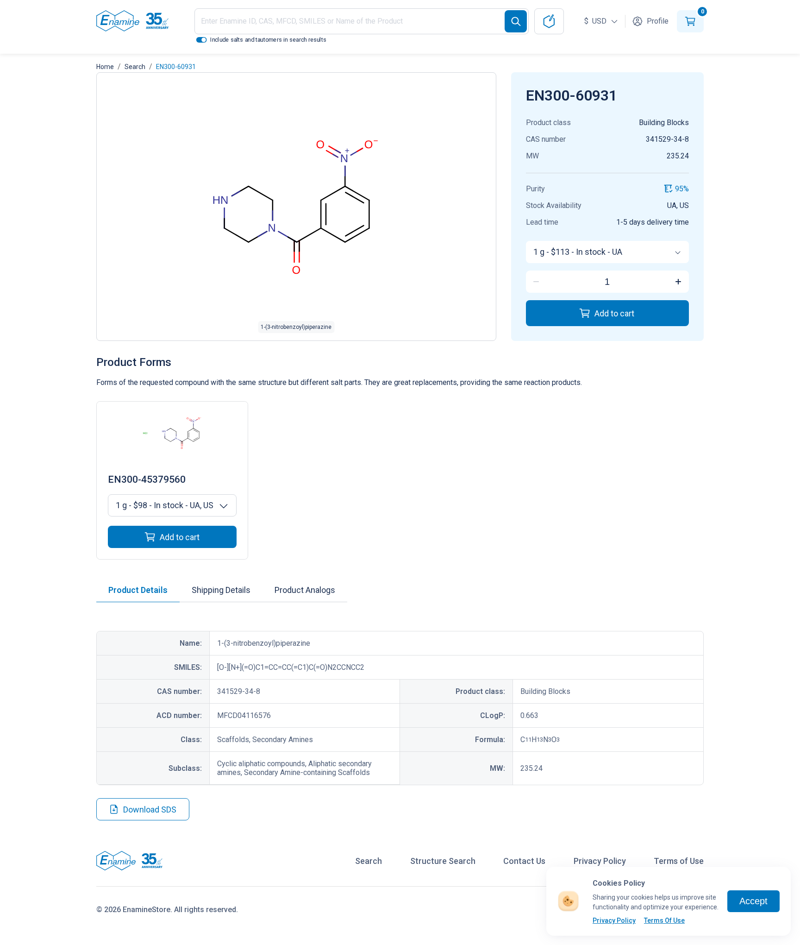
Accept (753, 901)
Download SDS (149, 809)
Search (135, 66)
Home (105, 66)
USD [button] (596, 21)
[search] (516, 21)
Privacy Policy (614, 920)
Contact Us (524, 861)
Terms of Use (679, 861)
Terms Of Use (664, 920)
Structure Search (442, 861)
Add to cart (614, 313)
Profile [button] (658, 21)
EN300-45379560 (147, 479)
